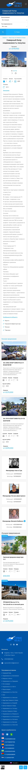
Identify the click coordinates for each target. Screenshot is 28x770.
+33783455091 (18, 499)
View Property (14, 550)
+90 (9, 739)
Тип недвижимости (6, 24)
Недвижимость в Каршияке (10, 681)
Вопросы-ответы (7, 678)
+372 (9, 757)
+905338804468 (17, 524)
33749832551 (17, 476)
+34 (9, 745)
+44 (9, 742)
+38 (9, 751)
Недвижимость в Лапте (9, 686)
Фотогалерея (6, 684)
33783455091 (17, 501)
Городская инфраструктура (13, 324)
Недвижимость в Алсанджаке (11, 716)
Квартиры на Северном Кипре (17, 37)
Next (25, 59)
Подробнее (14, 356)
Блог (4, 694)
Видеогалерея (6, 689)
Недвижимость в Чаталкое (10, 719)
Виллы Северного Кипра (9, 705)
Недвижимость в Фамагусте (11, 714)
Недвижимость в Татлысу (10, 708)
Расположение (5, 17)
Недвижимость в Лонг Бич (10, 692)
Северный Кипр (7, 673)
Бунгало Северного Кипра (10, 711)
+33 (9, 748)
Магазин (7, 327)
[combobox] (14, 20)
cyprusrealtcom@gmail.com (11, 663)
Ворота (7, 320)
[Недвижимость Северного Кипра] (14, 6)
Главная (4, 37)
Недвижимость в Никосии (10, 697)
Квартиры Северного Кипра (10, 700)
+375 (9, 754)
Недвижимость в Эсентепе (10, 724)
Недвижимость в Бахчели (10, 722)
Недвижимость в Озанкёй (10, 703)
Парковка (7, 330)
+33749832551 (18, 474)
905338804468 (17, 527)
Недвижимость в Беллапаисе (11, 675)
